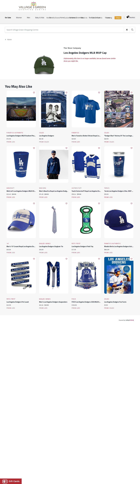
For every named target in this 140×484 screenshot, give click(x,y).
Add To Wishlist (34, 93)
